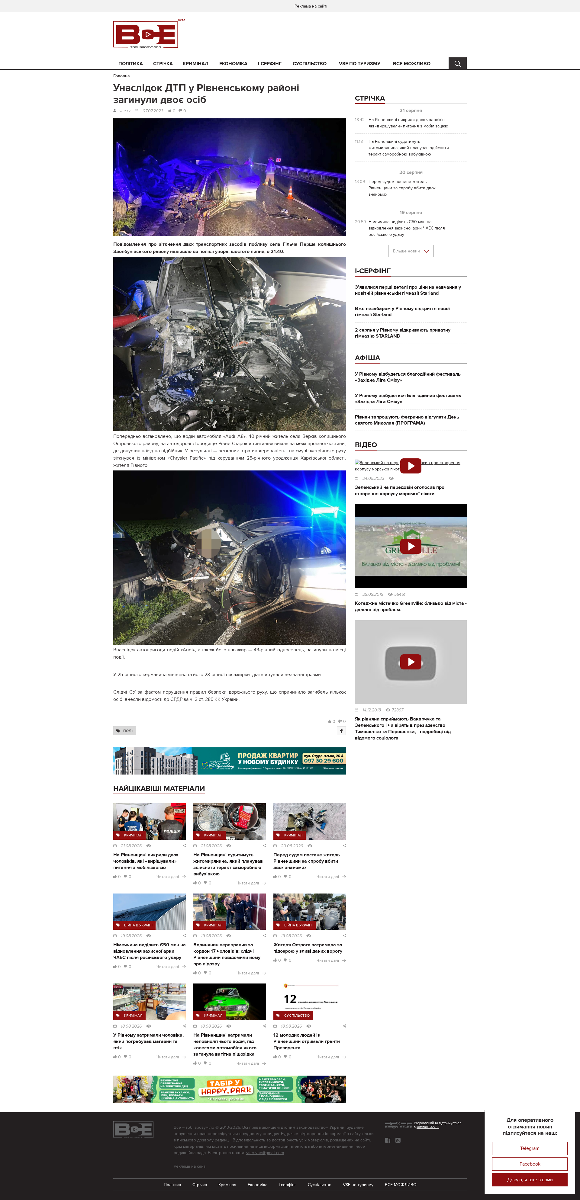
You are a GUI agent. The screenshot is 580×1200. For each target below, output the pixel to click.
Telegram (530, 1148)
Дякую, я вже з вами (530, 1180)
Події (128, 731)
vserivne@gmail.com (265, 1152)
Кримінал (195, 64)
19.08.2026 (131, 936)
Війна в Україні (138, 925)
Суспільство (310, 64)
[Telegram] (398, 1140)
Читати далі (167, 876)
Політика (130, 64)
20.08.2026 (292, 846)
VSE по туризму (359, 64)
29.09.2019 (372, 594)
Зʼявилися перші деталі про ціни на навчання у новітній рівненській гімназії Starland (408, 290)
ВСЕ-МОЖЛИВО (411, 64)
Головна (121, 76)
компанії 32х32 (428, 1127)
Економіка (233, 64)
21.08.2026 (131, 846)
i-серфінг (270, 64)
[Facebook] (341, 730)
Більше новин (407, 251)
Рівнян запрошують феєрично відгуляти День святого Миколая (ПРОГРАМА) (407, 420)
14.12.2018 (371, 710)
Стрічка (163, 64)
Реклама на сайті (311, 6)
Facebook (530, 1164)
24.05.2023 (373, 478)
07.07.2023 (153, 111)
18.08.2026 (131, 1026)
